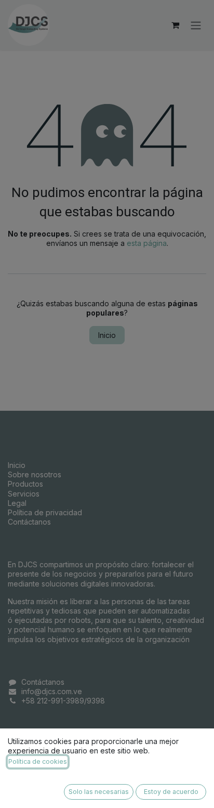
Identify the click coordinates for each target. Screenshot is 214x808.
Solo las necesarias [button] (99, 792)
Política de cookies (37, 761)
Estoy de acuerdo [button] (171, 792)
